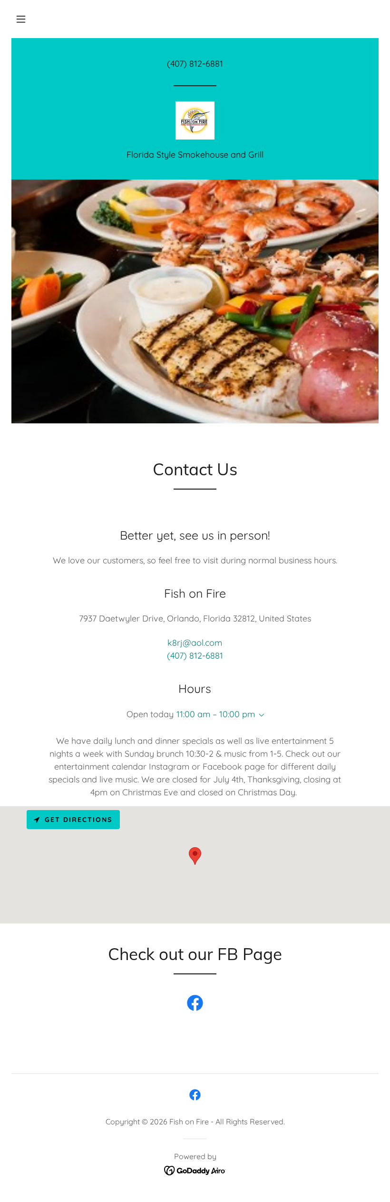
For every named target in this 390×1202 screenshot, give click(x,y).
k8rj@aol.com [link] (194, 642)
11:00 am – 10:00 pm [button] (215, 714)
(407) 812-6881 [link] (195, 63)
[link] (195, 120)
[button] (20, 19)
